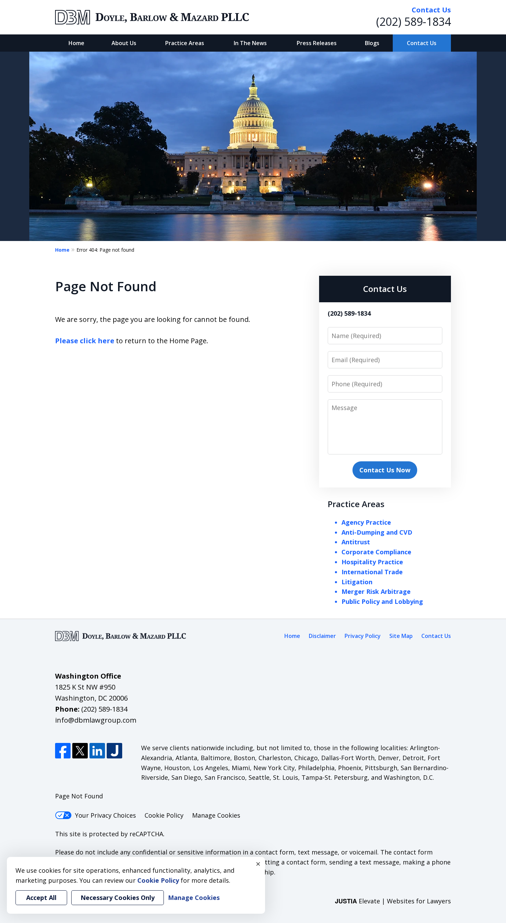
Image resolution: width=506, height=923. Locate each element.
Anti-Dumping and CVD (376, 532)
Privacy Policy (363, 636)
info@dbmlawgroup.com (95, 720)
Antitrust (355, 542)
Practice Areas (184, 43)
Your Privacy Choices (105, 815)
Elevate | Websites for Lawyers (393, 901)
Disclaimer (322, 636)
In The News (250, 43)
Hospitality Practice (372, 562)
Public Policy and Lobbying (382, 601)
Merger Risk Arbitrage (376, 591)
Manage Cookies (216, 815)
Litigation (356, 582)
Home (76, 43)
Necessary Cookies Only (118, 897)
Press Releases (317, 43)
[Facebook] (63, 750)
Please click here (84, 340)
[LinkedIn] (97, 750)
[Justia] (114, 750)
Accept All (41, 897)
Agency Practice (366, 522)
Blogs (372, 43)
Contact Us (421, 43)
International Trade (372, 572)
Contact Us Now (384, 470)
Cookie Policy (164, 815)
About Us (124, 43)
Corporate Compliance (376, 552)
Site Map (401, 636)
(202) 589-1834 (413, 21)
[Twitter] (80, 750)
